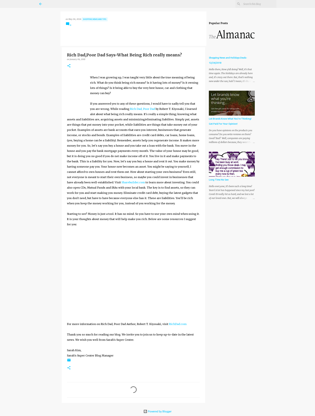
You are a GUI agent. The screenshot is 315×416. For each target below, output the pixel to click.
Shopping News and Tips (94, 19)
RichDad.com (178, 324)
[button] (69, 66)
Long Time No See (219, 179)
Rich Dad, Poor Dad (142, 109)
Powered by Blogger (159, 411)
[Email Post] (69, 361)
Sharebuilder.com (133, 182)
